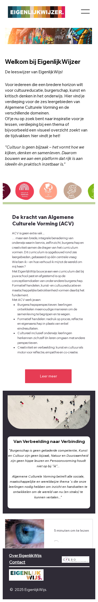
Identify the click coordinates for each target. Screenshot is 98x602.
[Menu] (85, 11)
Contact (17, 562)
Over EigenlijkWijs (25, 555)
